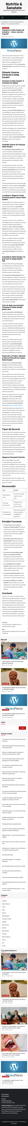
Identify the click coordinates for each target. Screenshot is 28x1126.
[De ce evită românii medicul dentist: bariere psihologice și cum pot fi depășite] (14, 1043)
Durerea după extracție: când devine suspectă (13, 866)
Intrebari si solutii (6, 919)
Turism (4, 945)
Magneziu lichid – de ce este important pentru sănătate (13, 836)
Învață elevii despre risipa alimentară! (11, 824)
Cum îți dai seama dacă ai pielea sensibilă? (12, 877)
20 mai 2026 (9, 1029)
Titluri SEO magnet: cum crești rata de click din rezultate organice (14, 811)
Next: (13, 631)
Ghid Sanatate (5, 1096)
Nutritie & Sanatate (14, 6)
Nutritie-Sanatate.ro (6, 1105)
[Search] (26, 17)
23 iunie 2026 (10, 665)
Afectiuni (4, 901)
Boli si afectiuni (6, 904)
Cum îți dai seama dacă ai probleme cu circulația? (11, 871)
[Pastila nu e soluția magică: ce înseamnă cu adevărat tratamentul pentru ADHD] (14, 1016)
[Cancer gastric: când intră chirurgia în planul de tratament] (14, 651)
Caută (3, 722)
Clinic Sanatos (5, 1094)
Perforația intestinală (7, 854)
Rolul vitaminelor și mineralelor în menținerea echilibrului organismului (13, 772)
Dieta (3, 910)
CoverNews (22, 1121)
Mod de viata (5, 924)
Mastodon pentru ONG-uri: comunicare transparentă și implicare (12, 779)
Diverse (4, 913)
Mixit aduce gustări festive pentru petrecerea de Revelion (13, 785)
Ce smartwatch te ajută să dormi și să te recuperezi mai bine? (12, 766)
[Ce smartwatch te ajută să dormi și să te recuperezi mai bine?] (14, 703)
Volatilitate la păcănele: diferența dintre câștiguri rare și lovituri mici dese (12, 798)
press (4, 36)
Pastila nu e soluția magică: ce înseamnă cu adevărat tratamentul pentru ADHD (13, 753)
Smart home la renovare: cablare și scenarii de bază (13, 842)
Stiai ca (4, 939)
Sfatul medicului (6, 936)
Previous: (11, 624)
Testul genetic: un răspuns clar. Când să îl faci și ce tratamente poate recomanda (14, 849)
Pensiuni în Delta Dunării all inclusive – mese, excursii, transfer (13, 889)
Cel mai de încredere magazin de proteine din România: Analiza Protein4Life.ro (13, 829)
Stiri (3, 942)
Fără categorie (5, 916)
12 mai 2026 (11, 1056)
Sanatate (4, 933)
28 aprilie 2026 (10, 717)
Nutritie (4, 927)
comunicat (5, 1057)
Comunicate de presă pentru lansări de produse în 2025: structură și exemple (14, 792)
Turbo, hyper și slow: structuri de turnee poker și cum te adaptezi (14, 805)
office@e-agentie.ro (6, 1100)
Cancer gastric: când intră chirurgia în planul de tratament (14, 740)
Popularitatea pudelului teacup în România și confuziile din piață (13, 746)
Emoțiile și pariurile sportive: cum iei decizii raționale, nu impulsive (13, 818)
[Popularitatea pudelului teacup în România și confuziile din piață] (14, 677)
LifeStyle (4, 922)
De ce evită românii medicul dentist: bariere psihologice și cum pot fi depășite (13, 759)
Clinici (3, 907)
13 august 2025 (10, 36)
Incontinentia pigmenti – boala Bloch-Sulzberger (11, 860)
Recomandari (5, 27)
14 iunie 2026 (10, 691)
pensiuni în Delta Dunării (15, 405)
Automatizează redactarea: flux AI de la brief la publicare (14, 883)
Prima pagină (4, 22)
